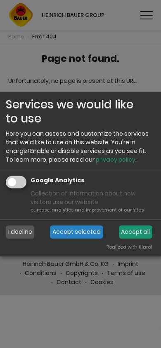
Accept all (135, 232)
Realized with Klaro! (129, 247)
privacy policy (115, 159)
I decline (20, 232)
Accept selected (76, 232)
